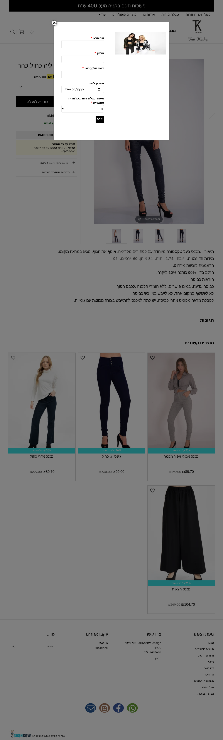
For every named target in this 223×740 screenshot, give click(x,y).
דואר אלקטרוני (93, 68)
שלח (100, 119)
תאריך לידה (96, 83)
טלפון (99, 53)
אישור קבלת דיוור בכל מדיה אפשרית (86, 101)
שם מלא (97, 38)
